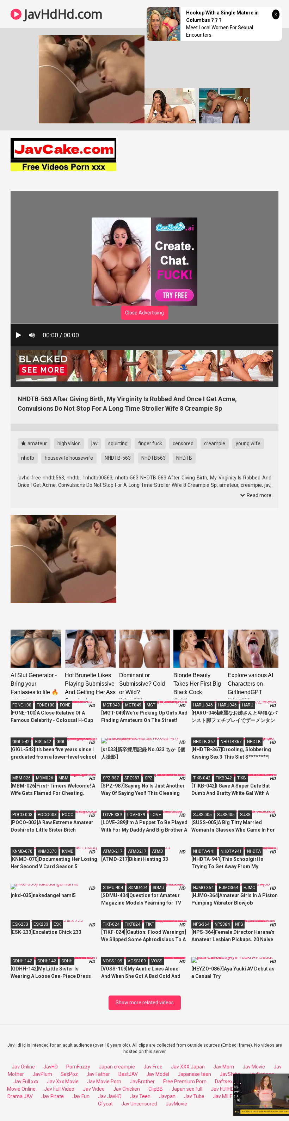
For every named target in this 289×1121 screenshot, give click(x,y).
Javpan (167, 1096)
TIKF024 (132, 924)
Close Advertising (144, 313)
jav (94, 443)
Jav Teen (140, 1096)
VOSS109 (137, 960)
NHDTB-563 (118, 458)
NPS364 (222, 924)
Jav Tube (194, 1096)
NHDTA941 (231, 851)
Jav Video (94, 1089)
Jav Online (23, 1067)
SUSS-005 (202, 814)
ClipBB (155, 1089)
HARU (247, 705)
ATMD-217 (113, 851)
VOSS (156, 960)
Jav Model (157, 1074)
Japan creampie (117, 1067)
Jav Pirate (52, 1096)
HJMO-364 (203, 887)
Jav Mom (223, 1067)
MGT (151, 705)
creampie (214, 443)
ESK (57, 924)
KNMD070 (47, 851)
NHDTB (184, 458)
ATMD (157, 851)
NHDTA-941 (204, 851)
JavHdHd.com (62, 14)
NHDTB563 (153, 458)
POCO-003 (22, 814)
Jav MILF (222, 1096)
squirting (118, 443)
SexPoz (69, 1074)
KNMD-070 (22, 851)
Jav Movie (253, 1067)
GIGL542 (43, 741)
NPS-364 (201, 924)
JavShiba (230, 1074)
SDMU (158, 887)
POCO (68, 814)
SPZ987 (132, 778)
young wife (248, 443)
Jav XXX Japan (188, 1067)
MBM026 (44, 778)
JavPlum (42, 1074)
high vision (69, 443)
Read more (258, 495)
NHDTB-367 (204, 741)
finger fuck (150, 443)
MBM (63, 778)
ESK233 (40, 924)
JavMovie (176, 1104)
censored (183, 443)
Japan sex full (186, 1089)
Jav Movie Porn (104, 1081)
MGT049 (133, 705)
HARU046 (227, 705)
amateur (36, 443)
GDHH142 (46, 960)
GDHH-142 (22, 960)
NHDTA (254, 851)
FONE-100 (21, 705)
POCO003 (47, 814)
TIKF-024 (111, 924)
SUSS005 (226, 814)
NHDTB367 (231, 741)
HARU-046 (203, 705)
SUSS (245, 814)
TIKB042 (224, 778)
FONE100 (46, 705)
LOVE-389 (112, 814)
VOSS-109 (112, 960)
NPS (239, 924)
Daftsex (224, 1081)
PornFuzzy (78, 1067)
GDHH (67, 960)
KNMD (68, 851)
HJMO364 (228, 887)
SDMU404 (137, 887)
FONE (65, 705)
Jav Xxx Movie (63, 1081)
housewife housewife (69, 458)
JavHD (50, 1067)
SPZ (149, 778)
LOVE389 (136, 814)
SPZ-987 (111, 778)
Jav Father (98, 1074)
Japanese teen (194, 1074)
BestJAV (128, 1074)
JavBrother (142, 1081)
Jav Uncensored (139, 1104)
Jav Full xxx (25, 1081)
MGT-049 (111, 705)
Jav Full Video (59, 1089)
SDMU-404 (113, 887)
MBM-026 (21, 778)
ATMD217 (137, 851)
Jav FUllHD (222, 1089)
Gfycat (105, 1104)
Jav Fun (81, 1096)
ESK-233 (20, 924)
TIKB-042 (201, 778)
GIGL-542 (21, 741)
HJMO (250, 887)
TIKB (241, 778)
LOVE (155, 814)
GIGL (60, 741)
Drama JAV (20, 1096)
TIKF (150, 924)
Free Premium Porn (185, 1081)
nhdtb (27, 458)
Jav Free (152, 1067)
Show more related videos (145, 1002)
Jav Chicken (126, 1089)
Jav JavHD (110, 1096)
